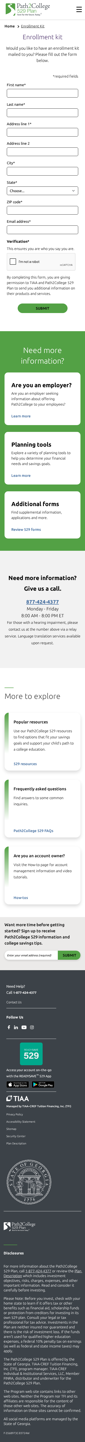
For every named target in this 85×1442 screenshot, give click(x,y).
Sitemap (11, 1128)
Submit (42, 308)
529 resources (25, 764)
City (11, 163)
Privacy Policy (14, 1114)
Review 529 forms (26, 529)
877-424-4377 (42, 602)
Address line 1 (19, 124)
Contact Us (14, 1002)
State (12, 182)
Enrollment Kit (32, 26)
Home (10, 26)
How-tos (21, 898)
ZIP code (14, 202)
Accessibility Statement (20, 1121)
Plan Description (16, 1143)
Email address (19, 221)
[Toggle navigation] (76, 10)
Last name (16, 104)
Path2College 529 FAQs (33, 831)
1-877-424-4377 (24, 992)
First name (16, 85)
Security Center (15, 1136)
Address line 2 (18, 143)
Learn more (21, 416)
